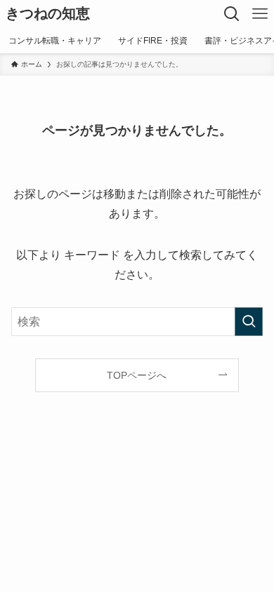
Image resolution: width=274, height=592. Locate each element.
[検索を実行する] (249, 321)
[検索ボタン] (232, 14)
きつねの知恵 (48, 14)
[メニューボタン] (260, 14)
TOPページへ (137, 375)
